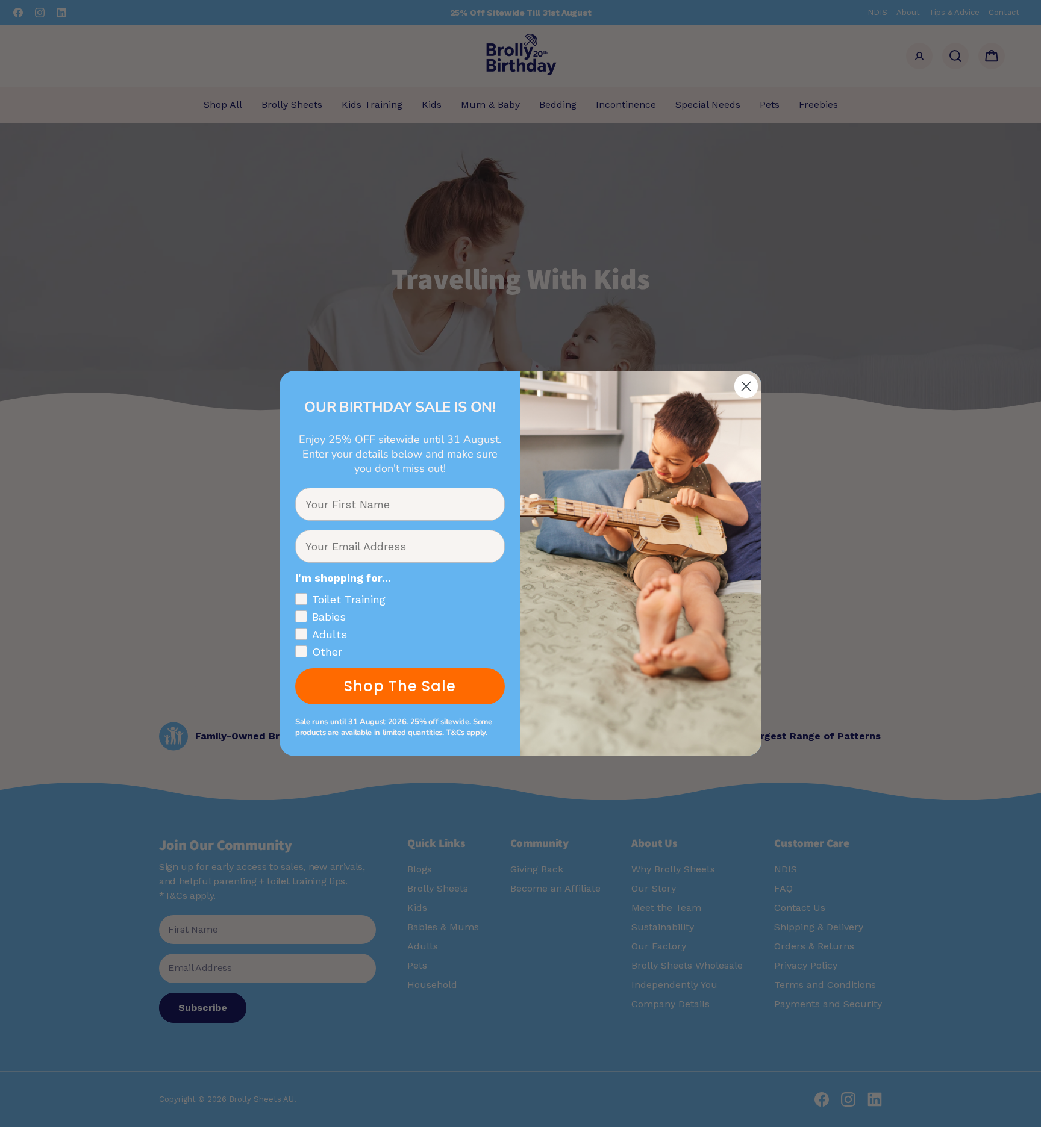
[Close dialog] (746, 386)
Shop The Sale (400, 686)
